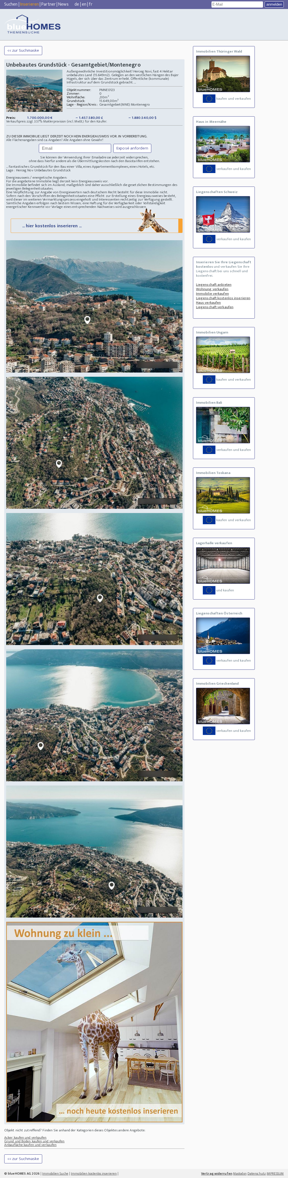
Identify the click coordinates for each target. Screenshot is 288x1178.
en (84, 4)
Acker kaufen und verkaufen (25, 1137)
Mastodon (240, 1173)
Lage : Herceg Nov (19, 170)
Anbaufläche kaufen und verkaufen (30, 1145)
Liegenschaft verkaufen (214, 307)
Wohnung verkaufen (212, 289)
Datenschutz (257, 1173)
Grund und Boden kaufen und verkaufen (34, 1141)
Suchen (11, 4)
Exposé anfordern (132, 148)
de (77, 4)
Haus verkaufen (208, 302)
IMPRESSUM (275, 1173)
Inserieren (29, 4)
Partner (48, 4)
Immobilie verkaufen (212, 293)
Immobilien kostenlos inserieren (94, 1173)
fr (90, 4)
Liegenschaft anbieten (213, 285)
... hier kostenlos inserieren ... (52, 226)
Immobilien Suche (55, 1173)
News (63, 4)
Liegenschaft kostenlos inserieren (223, 298)
